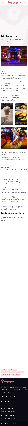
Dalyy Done (4, 369)
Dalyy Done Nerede (6, 374)
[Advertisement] (14, 19)
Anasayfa (3, 404)
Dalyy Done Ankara (13, 369)
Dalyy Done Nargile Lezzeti (17, 372)
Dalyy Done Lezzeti (6, 372)
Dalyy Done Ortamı (16, 374)
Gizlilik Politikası (11, 404)
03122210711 (4, 220)
